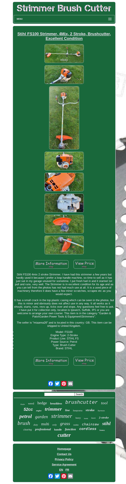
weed (31, 403)
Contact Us (64, 454)
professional (43, 429)
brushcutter (81, 402)
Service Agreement (64, 464)
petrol (25, 416)
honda (86, 418)
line (67, 410)
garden (41, 416)
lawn (93, 418)
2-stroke (104, 417)
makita (76, 425)
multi (45, 424)
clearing (27, 429)
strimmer (61, 416)
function (70, 429)
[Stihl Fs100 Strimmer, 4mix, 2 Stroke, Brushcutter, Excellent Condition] (64, 53)
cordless (87, 429)
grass (65, 423)
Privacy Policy (64, 459)
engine (39, 411)
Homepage (64, 448)
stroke (90, 410)
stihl (106, 423)
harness (101, 410)
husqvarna (77, 410)
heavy (78, 418)
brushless (56, 403)
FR (67, 469)
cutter (64, 435)
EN (61, 469)
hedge (42, 403)
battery (102, 430)
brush (24, 423)
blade (23, 404)
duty (35, 424)
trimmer (53, 409)
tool (104, 403)
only (54, 424)
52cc (28, 409)
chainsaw (90, 424)
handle (58, 429)
